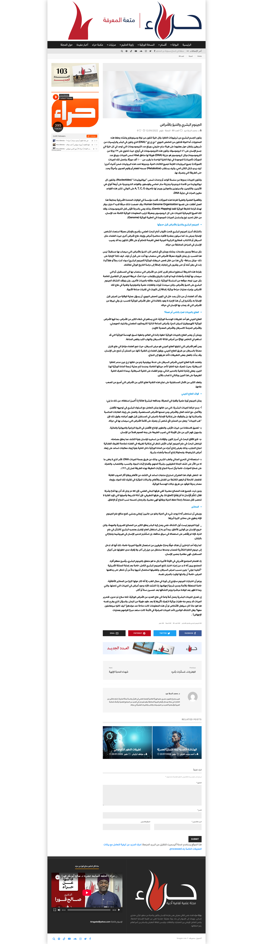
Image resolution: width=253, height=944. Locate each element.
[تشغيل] (119, 910)
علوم (161, 130)
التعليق (199, 783)
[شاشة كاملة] (54, 910)
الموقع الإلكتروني (145, 822)
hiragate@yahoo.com (100, 921)
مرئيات (112, 44)
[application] (86, 893)
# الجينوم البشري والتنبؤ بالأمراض (191, 623)
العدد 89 (175, 130)
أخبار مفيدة (82, 44)
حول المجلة (66, 44)
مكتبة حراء (97, 44)
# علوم (161, 623)
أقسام (163, 44)
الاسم (199, 810)
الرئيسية (187, 44)
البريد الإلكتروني (197, 822)
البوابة (175, 44)
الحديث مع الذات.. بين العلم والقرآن (170, 51)
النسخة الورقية (147, 44)
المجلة (168, 130)
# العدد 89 (176, 623)
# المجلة (168, 623)
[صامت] (59, 910)
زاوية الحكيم (127, 44)
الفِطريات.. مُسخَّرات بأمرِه (183, 670)
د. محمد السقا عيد (192, 130)
